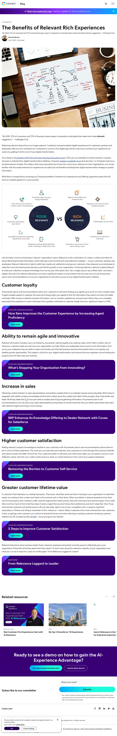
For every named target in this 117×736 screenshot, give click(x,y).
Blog (22, 3)
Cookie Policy (20, 724)
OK (12, 728)
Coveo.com (7, 708)
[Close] (57, 719)
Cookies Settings (28, 728)
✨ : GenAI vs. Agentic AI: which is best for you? (57, 11)
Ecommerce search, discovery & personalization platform (87, 728)
